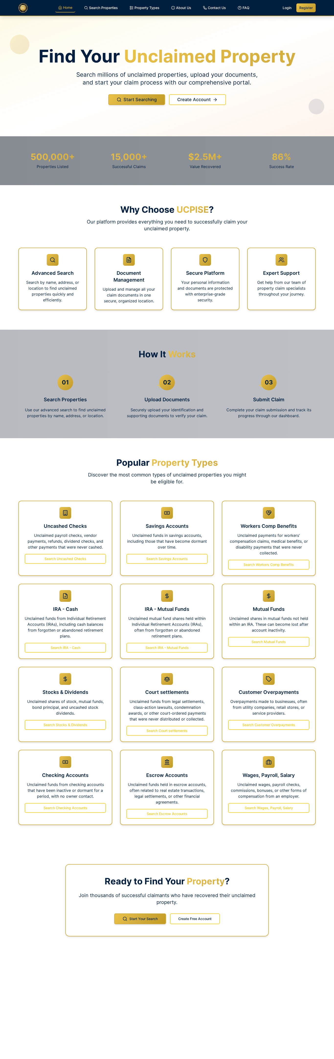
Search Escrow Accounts (167, 814)
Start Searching (140, 99)
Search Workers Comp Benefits (269, 564)
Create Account (194, 99)
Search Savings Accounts (167, 559)
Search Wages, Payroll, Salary (269, 808)
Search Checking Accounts (65, 808)
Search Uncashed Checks (65, 559)
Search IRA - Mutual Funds (167, 648)
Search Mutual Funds (269, 642)
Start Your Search (143, 919)
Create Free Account (195, 919)
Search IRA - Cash (65, 648)
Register (306, 8)
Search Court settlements (167, 731)
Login (287, 8)
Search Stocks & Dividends (65, 725)
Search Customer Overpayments (268, 725)
